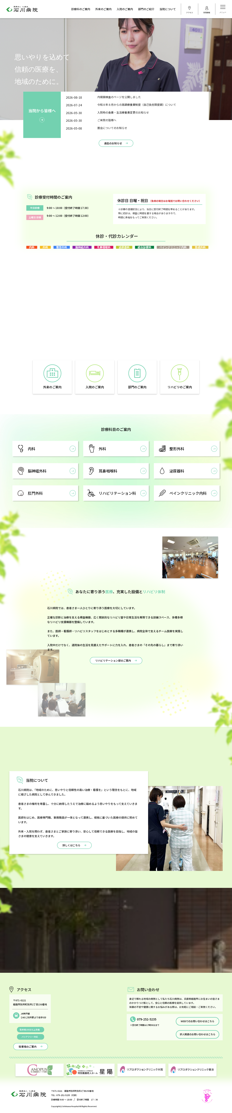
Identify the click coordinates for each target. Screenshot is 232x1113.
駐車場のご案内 (28, 1046)
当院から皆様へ (42, 110)
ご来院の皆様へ (106, 120)
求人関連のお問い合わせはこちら (197, 1034)
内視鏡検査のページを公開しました (119, 97)
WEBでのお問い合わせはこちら (197, 1021)
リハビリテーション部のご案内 (113, 660)
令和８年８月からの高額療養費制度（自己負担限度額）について (136, 105)
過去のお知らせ (113, 143)
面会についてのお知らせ (112, 128)
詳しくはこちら (71, 845)
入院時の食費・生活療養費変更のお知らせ (123, 112)
